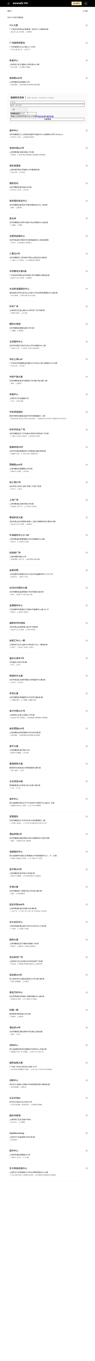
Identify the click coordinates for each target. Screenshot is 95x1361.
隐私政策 (41, 116)
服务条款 (50, 116)
